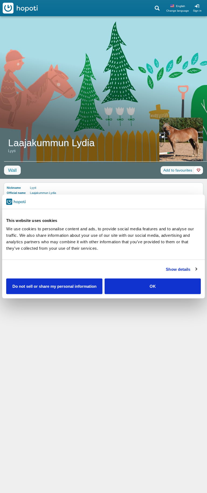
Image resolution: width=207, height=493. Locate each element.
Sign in (197, 10)
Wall (12, 170)
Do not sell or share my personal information (54, 286)
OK (153, 286)
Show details (178, 269)
